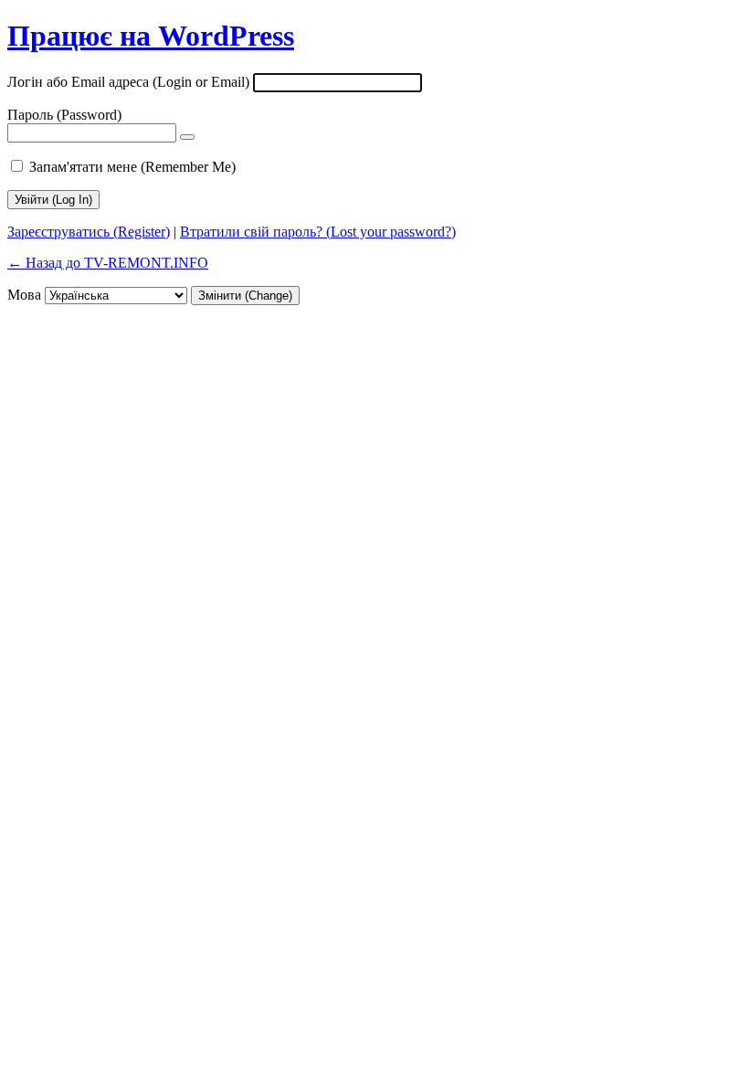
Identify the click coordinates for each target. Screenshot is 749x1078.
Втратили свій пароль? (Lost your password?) (318, 231)
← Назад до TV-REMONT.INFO (107, 262)
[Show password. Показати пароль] (187, 137)
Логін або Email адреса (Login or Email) (128, 82)
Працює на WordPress (150, 35)
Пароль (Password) (64, 114)
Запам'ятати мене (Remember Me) (132, 166)
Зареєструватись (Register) (88, 231)
